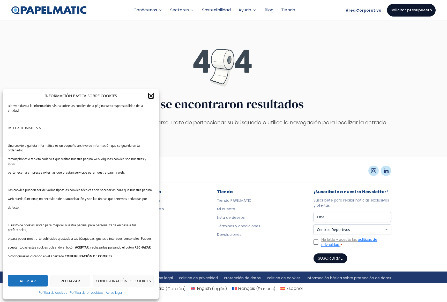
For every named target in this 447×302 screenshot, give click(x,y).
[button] (151, 95)
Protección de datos (242, 278)
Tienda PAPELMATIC (234, 200)
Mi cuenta (226, 209)
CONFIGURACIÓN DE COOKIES (123, 280)
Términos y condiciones (238, 226)
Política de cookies (53, 292)
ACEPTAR (28, 280)
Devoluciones (229, 234)
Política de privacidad (86, 292)
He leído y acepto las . (349, 242)
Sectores (179, 10)
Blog (269, 10)
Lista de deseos (231, 217)
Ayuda (245, 10)
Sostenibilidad (216, 10)
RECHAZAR (70, 280)
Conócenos (145, 10)
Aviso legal (114, 292)
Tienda (288, 10)
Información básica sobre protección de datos (349, 278)
